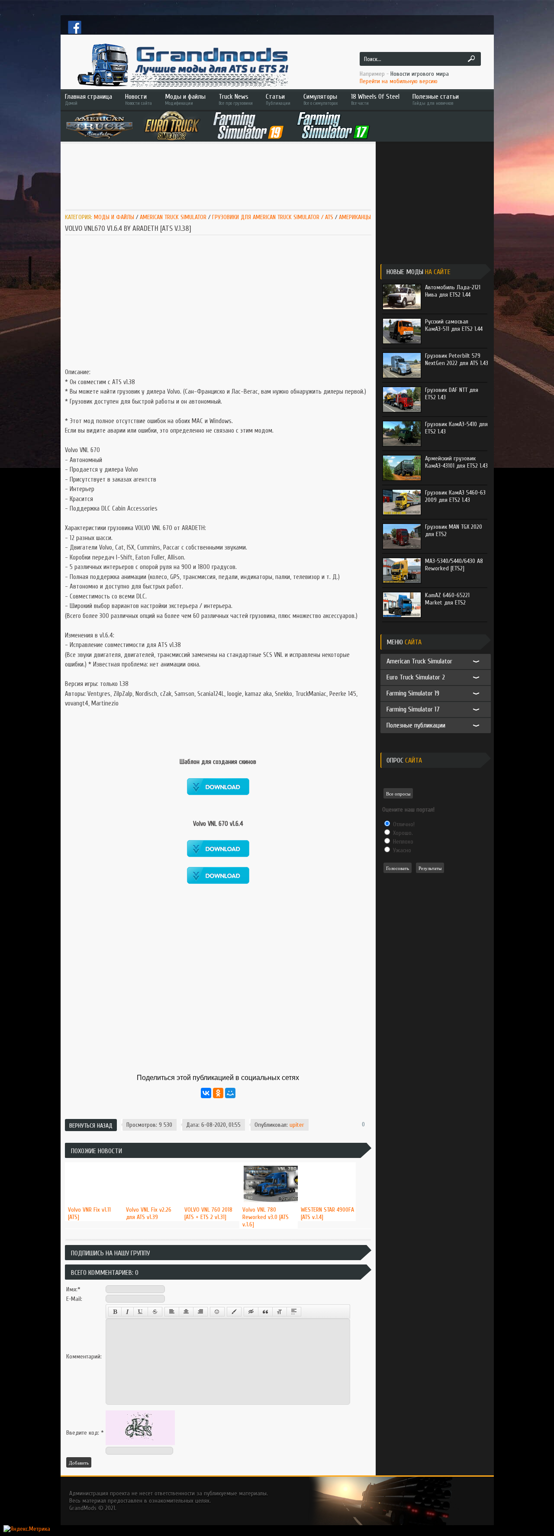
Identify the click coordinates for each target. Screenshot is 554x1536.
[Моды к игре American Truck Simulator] (99, 125)
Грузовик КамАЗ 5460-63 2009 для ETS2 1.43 (455, 496)
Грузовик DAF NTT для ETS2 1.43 (451, 393)
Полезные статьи (435, 99)
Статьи (278, 99)
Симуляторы (320, 99)
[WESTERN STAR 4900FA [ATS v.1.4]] (327, 1162)
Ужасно (401, 850)
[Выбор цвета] (234, 1311)
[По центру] (186, 1311)
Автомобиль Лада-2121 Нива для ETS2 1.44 (452, 291)
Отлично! (403, 824)
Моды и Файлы (114, 217)
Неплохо (402, 841)
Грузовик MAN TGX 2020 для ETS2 (453, 530)
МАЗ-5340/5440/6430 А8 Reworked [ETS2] (454, 564)
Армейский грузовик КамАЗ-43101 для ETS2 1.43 (456, 462)
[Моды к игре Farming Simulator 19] (248, 125)
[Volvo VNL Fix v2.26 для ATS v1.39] (152, 1162)
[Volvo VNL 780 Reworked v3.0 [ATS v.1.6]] (268, 1162)
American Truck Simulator (173, 217)
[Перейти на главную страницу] (182, 65)
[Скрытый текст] (251, 1311)
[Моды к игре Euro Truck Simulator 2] (172, 125)
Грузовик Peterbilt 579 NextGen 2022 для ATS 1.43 (456, 359)
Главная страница (88, 99)
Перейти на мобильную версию (399, 81)
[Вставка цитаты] (265, 1311)
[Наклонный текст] (127, 1311)
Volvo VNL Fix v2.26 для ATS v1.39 (148, 1213)
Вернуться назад (91, 1125)
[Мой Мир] (230, 1093)
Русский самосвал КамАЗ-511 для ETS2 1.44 (454, 325)
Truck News (236, 99)
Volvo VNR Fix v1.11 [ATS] (89, 1213)
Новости (138, 99)
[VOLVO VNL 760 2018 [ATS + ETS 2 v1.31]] (210, 1162)
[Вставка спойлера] (294, 1311)
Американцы (355, 217)
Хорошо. (402, 833)
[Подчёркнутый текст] (140, 1311)
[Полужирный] (115, 1311)
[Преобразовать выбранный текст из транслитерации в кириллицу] (279, 1311)
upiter (297, 1125)
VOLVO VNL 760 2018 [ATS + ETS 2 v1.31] (208, 1213)
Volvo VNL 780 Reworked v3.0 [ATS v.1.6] (265, 1217)
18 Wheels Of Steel (375, 99)
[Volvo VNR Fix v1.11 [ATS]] (94, 1162)
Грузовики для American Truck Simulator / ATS (272, 217)
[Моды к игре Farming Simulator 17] (333, 125)
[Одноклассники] (218, 1093)
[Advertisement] (222, 171)
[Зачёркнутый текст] (155, 1311)
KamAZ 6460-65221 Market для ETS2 (447, 599)
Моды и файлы (185, 99)
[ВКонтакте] (206, 1093)
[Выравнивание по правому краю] (200, 1311)
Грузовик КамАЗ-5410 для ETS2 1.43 (456, 427)
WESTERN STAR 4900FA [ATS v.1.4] (327, 1213)
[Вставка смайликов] (217, 1311)
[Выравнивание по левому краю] (171, 1311)
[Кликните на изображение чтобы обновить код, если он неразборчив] (140, 1443)
